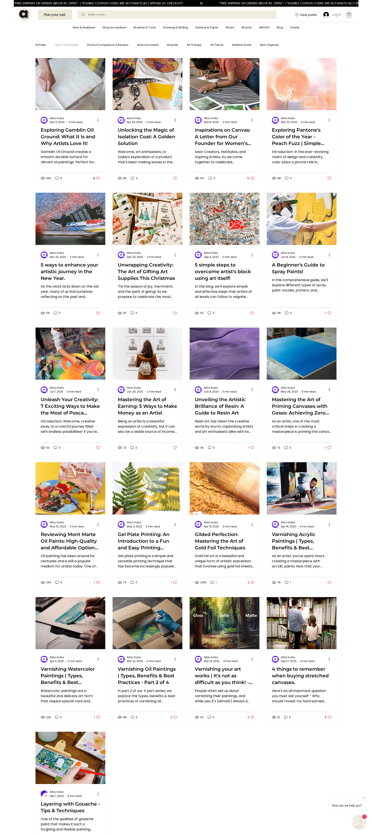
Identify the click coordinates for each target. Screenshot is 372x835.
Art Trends (216, 45)
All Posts (40, 45)
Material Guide (241, 45)
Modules (172, 45)
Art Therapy (194, 45)
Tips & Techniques (66, 45)
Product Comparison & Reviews (108, 45)
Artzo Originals (269, 45)
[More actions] (99, 120)
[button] (114, 27)
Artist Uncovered (147, 45)
